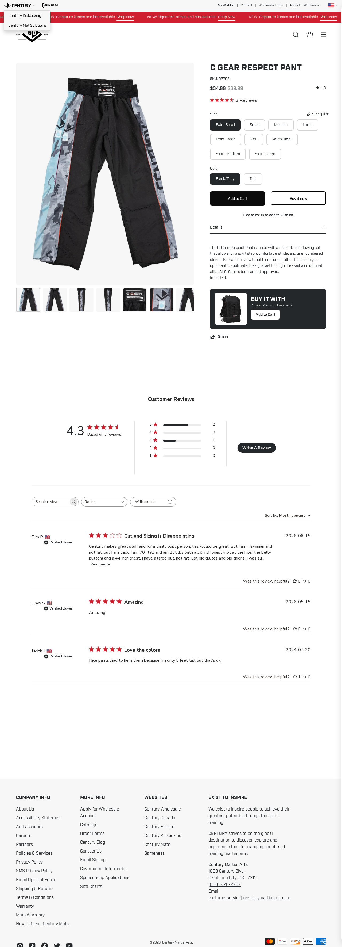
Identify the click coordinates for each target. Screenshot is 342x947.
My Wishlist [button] (226, 5)
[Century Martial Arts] (32, 35)
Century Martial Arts (177, 942)
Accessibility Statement (39, 818)
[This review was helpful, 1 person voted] (295, 677)
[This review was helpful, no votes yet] (295, 581)
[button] (50, 6)
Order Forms (92, 833)
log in (259, 215)
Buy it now (298, 198)
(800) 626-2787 (224, 884)
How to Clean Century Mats (42, 924)
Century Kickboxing (24, 15)
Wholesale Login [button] (271, 5)
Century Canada (159, 818)
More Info (92, 798)
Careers (23, 835)
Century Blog (92, 842)
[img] (321, 88)
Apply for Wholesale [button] (304, 5)
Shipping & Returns (34, 888)
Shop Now (111, 16)
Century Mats (157, 844)
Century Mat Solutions (27, 25)
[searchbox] (50, 501)
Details (216, 227)
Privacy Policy (29, 862)
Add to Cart (265, 314)
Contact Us (91, 851)
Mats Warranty (30, 915)
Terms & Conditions (35, 897)
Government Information (104, 869)
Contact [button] (246, 5)
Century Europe (159, 827)
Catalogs (88, 824)
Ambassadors (29, 827)
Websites (155, 798)
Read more (100, 564)
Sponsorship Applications (104, 877)
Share (223, 336)
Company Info (33, 798)
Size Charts (91, 886)
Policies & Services (34, 853)
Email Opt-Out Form (35, 880)
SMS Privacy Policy (34, 871)
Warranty (25, 906)
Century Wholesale (162, 809)
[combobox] (104, 502)
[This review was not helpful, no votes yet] (304, 581)
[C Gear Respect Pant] (28, 300)
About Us (25, 809)
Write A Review (256, 447)
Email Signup (93, 860)
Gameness (154, 853)
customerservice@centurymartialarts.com (249, 898)
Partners (24, 844)
